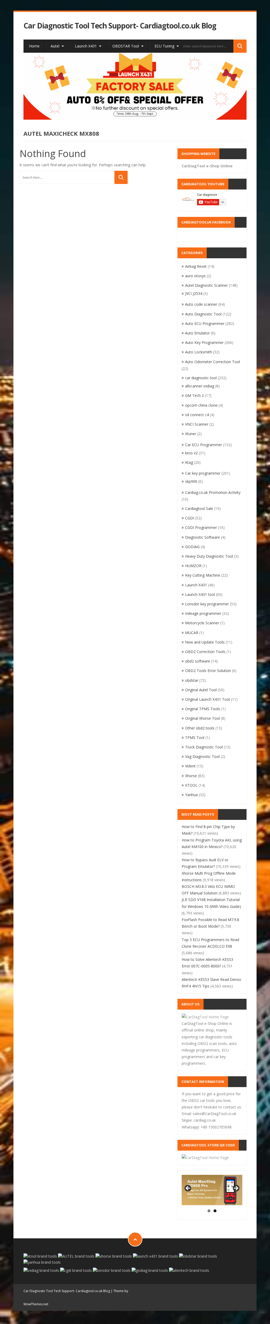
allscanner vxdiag (199, 385)
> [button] (236, 1188)
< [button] (188, 1188)
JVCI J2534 (193, 293)
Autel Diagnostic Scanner (206, 285)
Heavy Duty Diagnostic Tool (209, 556)
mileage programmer (203, 613)
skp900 (191, 481)
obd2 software (197, 661)
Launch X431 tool (200, 594)
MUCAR (191, 632)
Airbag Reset (196, 266)
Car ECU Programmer (203, 444)
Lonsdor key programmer (207, 603)
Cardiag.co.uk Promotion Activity (212, 492)
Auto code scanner (201, 304)
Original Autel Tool (201, 689)
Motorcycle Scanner (202, 622)
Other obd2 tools (199, 728)
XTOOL (191, 785)
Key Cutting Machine (202, 575)
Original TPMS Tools (202, 708)
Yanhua (191, 794)
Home (34, 45)
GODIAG (192, 546)
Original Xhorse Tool (202, 718)
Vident (190, 765)
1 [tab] (209, 1210)
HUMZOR (193, 565)
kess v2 (191, 452)
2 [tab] (215, 1210)
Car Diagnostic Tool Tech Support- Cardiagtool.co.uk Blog (119, 25)
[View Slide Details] (135, 86)
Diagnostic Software (202, 537)
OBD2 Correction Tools (205, 651)
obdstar (191, 680)
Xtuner (190, 433)
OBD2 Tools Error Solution (208, 670)
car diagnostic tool (201, 377)
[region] (135, 86)
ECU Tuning (165, 45)
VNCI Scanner (196, 424)
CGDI (189, 517)
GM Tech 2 (194, 395)
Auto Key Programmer (204, 342)
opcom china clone (201, 405)
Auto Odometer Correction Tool (212, 361)
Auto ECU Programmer (204, 323)
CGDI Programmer (201, 527)
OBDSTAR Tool (126, 45)
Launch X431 (86, 45)
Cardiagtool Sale (199, 508)
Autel (55, 45)
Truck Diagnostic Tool (204, 746)
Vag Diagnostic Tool (202, 756)
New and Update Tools (205, 642)
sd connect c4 (197, 414)
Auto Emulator (197, 332)
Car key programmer (202, 473)
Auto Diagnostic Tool (203, 314)
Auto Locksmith (198, 351)
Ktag (189, 462)
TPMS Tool (194, 737)
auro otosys (195, 275)
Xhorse (191, 775)
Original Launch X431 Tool (207, 699)
